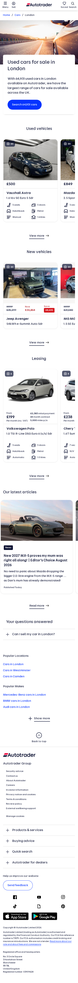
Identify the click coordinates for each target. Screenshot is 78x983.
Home (6, 15)
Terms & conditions (16, 799)
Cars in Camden (13, 676)
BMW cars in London (17, 700)
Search (72, 7)
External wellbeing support (21, 808)
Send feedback (18, 885)
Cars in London (13, 664)
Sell (14, 7)
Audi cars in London (16, 707)
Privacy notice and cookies (21, 794)
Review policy (14, 804)
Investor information (17, 790)
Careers (10, 785)
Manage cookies (15, 816)
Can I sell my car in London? (33, 634)
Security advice (14, 771)
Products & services (27, 830)
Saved (64, 7)
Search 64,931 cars (24, 104)
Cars (17, 15)
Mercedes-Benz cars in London (24, 694)
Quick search (22, 852)
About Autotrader (16, 781)
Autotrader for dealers (30, 862)
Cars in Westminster (16, 670)
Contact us (12, 776)
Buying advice (23, 841)
